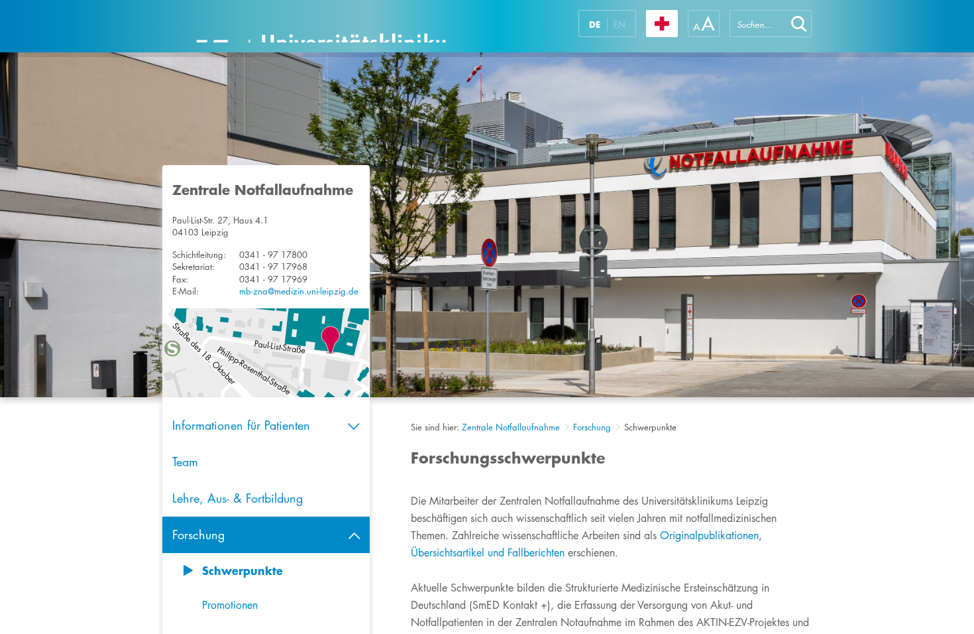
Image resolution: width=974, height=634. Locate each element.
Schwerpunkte (242, 570)
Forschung (592, 427)
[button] (799, 23)
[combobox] (758, 23)
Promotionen (230, 605)
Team (185, 462)
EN (619, 25)
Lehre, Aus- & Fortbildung (237, 498)
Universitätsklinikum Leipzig (320, 26)
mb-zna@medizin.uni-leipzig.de (298, 291)
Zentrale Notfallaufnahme (511, 427)
